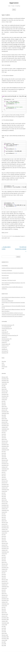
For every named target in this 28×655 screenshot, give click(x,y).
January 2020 (4, 422)
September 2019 (5, 429)
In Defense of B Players (7, 270)
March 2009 (4, 633)
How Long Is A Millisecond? (7, 300)
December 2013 (5, 546)
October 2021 (4, 397)
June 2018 (4, 453)
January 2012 (4, 581)
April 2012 (4, 578)
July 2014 (3, 534)
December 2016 (5, 484)
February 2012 (5, 579)
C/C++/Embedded (16, 236)
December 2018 (5, 444)
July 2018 (3, 451)
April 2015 (4, 519)
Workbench (4, 352)
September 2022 (5, 382)
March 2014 (4, 541)
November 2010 (5, 600)
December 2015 (5, 505)
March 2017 (4, 479)
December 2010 (5, 598)
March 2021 (4, 406)
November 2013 (5, 548)
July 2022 (3, 385)
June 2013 (4, 557)
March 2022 (4, 389)
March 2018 (4, 458)
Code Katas (4, 332)
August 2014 (4, 532)
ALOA (3, 363)
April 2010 (4, 610)
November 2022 (5, 380)
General (3, 337)
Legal (3, 368)
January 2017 (4, 482)
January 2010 (4, 616)
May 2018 (4, 455)
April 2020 (4, 416)
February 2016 (5, 501)
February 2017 (5, 481)
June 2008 (4, 643)
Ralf (9, 237)
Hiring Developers (6, 339)
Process (3, 347)
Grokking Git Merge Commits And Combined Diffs (12, 268)
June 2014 (4, 536)
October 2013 (4, 550)
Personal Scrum (5, 275)
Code (3, 330)
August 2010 (4, 605)
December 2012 (5, 567)
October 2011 (4, 584)
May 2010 (4, 609)
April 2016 (4, 498)
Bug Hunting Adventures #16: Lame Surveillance (12, 316)
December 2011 (5, 583)
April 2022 (4, 387)
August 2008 (4, 640)
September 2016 (5, 489)
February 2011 (5, 595)
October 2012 (4, 569)
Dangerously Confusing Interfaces (9, 335)
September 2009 (5, 623)
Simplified (4, 349)
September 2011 (5, 586)
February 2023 (5, 377)
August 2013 (4, 553)
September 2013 (5, 552)
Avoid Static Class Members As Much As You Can (12, 313)
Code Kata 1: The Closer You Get (9, 280)
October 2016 (4, 487)
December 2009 (5, 617)
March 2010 (4, 612)
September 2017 (5, 468)
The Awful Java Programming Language (20, 249)
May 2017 (4, 475)
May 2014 (4, 538)
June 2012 (4, 574)
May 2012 (4, 576)
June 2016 (4, 494)
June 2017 (4, 474)
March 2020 (4, 418)
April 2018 (4, 456)
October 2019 (4, 427)
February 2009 (5, 635)
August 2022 (4, 384)
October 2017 (4, 467)
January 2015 (4, 524)
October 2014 (4, 529)
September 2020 (5, 413)
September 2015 (5, 510)
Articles (3, 364)
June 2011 (4, 590)
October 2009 (4, 621)
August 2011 (4, 588)
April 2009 (4, 631)
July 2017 (3, 472)
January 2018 (4, 461)
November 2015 (5, 507)
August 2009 (4, 624)
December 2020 (5, 411)
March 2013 (4, 562)
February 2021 (5, 408)
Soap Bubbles (5, 265)
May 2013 (4, 558)
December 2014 (5, 526)
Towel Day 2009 (5, 277)
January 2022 (4, 392)
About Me (4, 361)
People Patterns (5, 344)
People (22, 236)
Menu (14, 9)
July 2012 (3, 572)
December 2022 (5, 378)
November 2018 (5, 446)
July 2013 (3, 555)
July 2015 (3, 513)
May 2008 (4, 645)
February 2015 (5, 522)
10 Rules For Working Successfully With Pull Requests (13, 314)
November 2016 (5, 486)
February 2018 (5, 460)
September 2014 (5, 531)
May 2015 (4, 517)
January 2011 (4, 597)
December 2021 (5, 394)
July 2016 (3, 493)
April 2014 (4, 539)
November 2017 (5, 465)
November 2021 (5, 396)
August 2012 (4, 571)
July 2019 (3, 432)
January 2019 (4, 442)
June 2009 (4, 628)
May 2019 (4, 435)
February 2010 (5, 614)
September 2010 (5, 603)
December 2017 (5, 463)
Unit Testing (4, 351)
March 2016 (4, 500)
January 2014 (4, 545)
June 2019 (4, 434)
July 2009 (3, 626)
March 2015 (4, 520)
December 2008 (5, 636)
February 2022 (5, 390)
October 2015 (4, 508)
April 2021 (4, 404)
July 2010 (3, 607)
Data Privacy (4, 366)
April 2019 (4, 437)
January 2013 (4, 565)
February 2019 (5, 441)
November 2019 (5, 425)
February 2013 (5, 564)
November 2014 (5, 527)
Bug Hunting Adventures (7, 325)
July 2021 (3, 401)
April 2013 (4, 560)
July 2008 (3, 642)
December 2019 (5, 423)
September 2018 (5, 449)
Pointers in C (4, 345)
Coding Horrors (5, 333)
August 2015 (4, 512)
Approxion (14, 3)
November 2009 (5, 619)
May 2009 (4, 629)
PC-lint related (5, 340)
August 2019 (4, 430)
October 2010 (4, 602)
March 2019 (4, 439)
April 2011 (4, 591)
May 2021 (4, 403)
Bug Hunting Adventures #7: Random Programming (13, 273)
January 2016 (4, 503)
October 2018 (4, 448)
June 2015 (4, 515)
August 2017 (4, 470)
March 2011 (4, 593)
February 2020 (5, 420)
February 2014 (5, 543)
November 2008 (5, 638)
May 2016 (4, 496)
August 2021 (4, 399)
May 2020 (4, 415)
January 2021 (4, 410)
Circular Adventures (6, 328)
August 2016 (4, 491)
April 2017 (4, 477)
